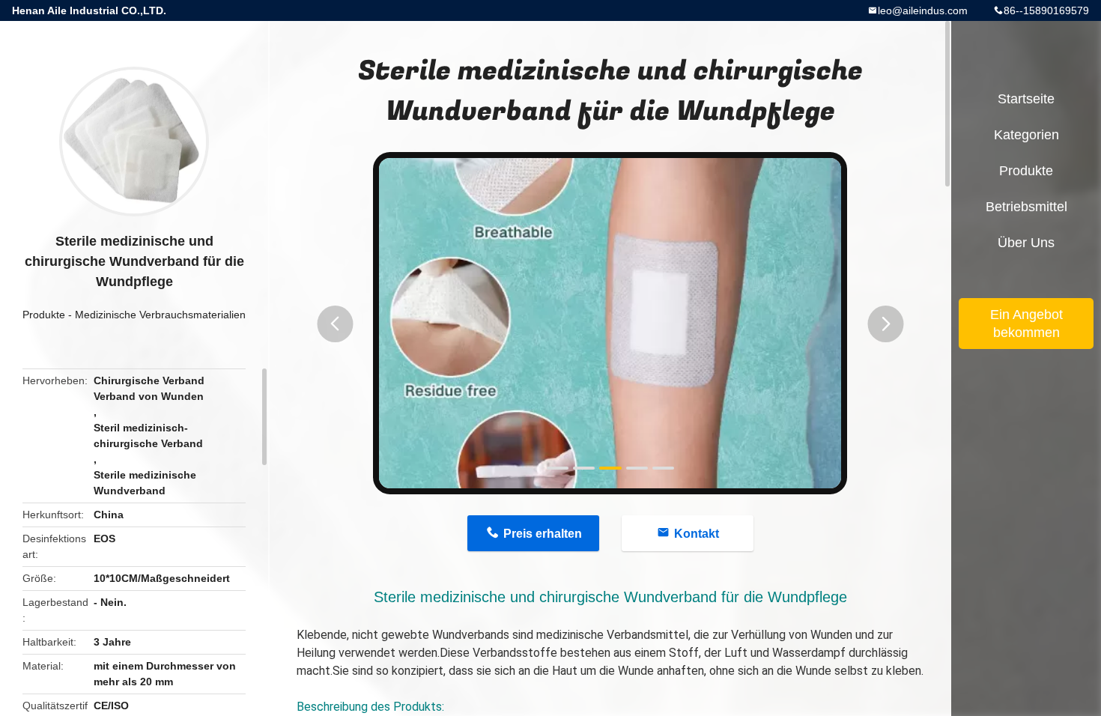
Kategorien (1026, 134)
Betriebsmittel (1026, 206)
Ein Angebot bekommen (1026, 323)
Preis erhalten (542, 533)
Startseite (1026, 98)
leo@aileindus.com (923, 10)
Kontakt (696, 533)
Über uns (1026, 242)
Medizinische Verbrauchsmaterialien (160, 315)
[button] (335, 324)
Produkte (43, 315)
